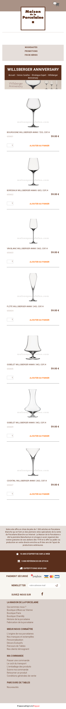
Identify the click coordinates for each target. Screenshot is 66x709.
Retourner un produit (17, 672)
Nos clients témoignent (18, 649)
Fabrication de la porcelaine (20, 622)
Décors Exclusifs (15, 643)
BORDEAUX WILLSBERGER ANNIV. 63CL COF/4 (27, 190)
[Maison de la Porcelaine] (33, 18)
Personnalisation (15, 640)
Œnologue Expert (39, 75)
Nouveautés (31, 47)
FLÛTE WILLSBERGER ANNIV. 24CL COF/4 (25, 306)
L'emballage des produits (19, 666)
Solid (34, 706)
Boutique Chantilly (15, 616)
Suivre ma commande (17, 669)
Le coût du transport (16, 663)
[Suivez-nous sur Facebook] (48, 594)
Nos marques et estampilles (20, 637)
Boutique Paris (14, 613)
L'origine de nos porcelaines (20, 633)
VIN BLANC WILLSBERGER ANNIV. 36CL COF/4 (27, 248)
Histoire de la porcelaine (18, 619)
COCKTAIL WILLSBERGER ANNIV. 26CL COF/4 (27, 481)
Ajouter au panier (39, 145)
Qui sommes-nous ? (16, 607)
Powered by (23, 706)
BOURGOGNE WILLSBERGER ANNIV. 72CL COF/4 (28, 132)
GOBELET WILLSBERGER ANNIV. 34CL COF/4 (26, 364)
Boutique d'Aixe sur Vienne (20, 610)
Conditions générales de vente (21, 676)
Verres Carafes (23, 75)
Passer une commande (18, 660)
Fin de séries (31, 55)
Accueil (11, 75)
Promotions (31, 51)
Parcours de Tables (16, 646)
